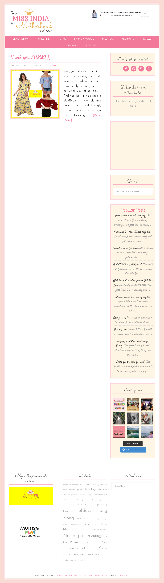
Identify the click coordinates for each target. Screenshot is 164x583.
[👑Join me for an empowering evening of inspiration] (119, 432)
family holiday (101, 500)
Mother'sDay (74, 525)
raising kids (85, 543)
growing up (102, 505)
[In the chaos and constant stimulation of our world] (133, 432)
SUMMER (93, 555)
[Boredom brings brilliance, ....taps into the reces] (147, 418)
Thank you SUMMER (30, 57)
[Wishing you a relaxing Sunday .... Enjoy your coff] (147, 432)
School (80, 548)
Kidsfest (87, 519)
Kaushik (124, 575)
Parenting (93, 536)
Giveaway (91, 505)
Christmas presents (70, 495)
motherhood (89, 524)
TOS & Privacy (101, 575)
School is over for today (126, 248)
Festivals (80, 504)
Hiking (66, 511)
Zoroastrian (82, 560)
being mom (84, 485)
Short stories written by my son (133, 297)
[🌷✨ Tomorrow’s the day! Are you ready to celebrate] (119, 404)
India (79, 518)
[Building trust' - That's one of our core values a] (133, 404)
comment (52, 66)
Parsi (105, 536)
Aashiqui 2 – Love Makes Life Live (133, 232)
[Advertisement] (137, 144)
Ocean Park (120, 329)
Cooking (73, 499)
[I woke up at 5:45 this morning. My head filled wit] (133, 418)
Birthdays (89, 489)
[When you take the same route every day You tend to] (119, 418)
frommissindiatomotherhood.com (73, 575)
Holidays (83, 510)
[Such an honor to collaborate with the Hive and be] (147, 404)
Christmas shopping (86, 495)
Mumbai (69, 529)
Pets (65, 542)
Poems (74, 542)
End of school (90, 500)
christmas (102, 489)
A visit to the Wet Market (127, 264)
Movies (103, 524)
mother (65, 525)
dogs (82, 500)
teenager (73, 560)
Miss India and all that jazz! (131, 216)
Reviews (95, 543)
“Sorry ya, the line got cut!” (130, 362)
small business (92, 549)
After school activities (70, 485)
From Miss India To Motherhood (32, 21)
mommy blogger (99, 519)
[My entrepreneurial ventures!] (31, 496)
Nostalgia (73, 535)
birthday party (75, 490)
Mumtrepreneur (99, 529)
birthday (94, 484)
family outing (68, 505)
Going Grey (119, 318)
